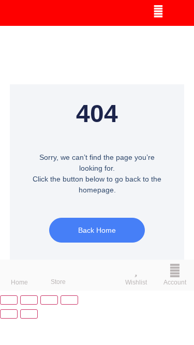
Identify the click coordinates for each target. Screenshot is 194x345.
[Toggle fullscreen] (29, 300)
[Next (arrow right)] (29, 314)
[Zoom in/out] (9, 300)
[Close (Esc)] (69, 300)
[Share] (49, 300)
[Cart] (179, 12)
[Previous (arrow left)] (9, 314)
